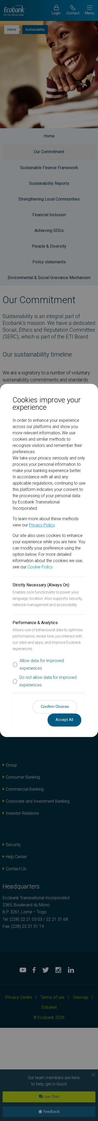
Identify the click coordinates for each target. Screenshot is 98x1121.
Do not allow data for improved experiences (48, 681)
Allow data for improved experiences (42, 664)
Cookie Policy (40, 566)
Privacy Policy (42, 525)
